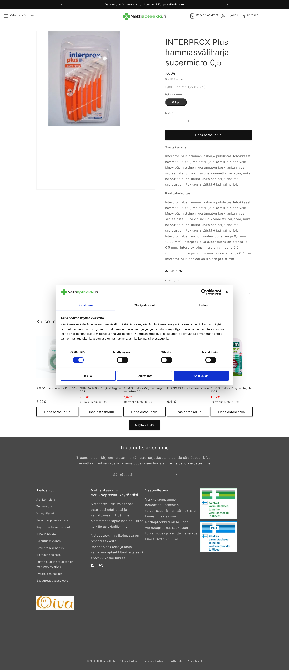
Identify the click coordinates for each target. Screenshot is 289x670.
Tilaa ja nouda (46, 534)
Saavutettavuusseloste (52, 580)
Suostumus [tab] (86, 305)
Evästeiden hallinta (49, 573)
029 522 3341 (167, 539)
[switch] (122, 360)
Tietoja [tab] (203, 305)
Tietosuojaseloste (48, 554)
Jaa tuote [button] (176, 271)
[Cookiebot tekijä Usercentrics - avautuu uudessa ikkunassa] (204, 292)
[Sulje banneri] (227, 292)
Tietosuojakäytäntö (154, 661)
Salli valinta (144, 376)
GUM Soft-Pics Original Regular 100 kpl (231, 390)
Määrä (169, 113)
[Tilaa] (175, 474)
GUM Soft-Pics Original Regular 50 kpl (101, 390)
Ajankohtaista (45, 499)
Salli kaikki (201, 376)
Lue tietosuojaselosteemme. (189, 463)
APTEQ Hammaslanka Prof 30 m (57, 388)
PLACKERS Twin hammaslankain (188, 388)
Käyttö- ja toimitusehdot (53, 527)
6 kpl (176, 102)
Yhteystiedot (45, 513)
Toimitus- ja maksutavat (53, 520)
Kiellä (88, 376)
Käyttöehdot (176, 661)
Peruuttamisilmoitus (50, 548)
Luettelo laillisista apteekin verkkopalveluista (54, 564)
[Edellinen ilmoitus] (61, 4)
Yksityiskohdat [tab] (144, 305)
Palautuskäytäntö (48, 541)
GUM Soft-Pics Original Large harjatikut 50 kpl (143, 390)
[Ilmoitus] (227, 4)
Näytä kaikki (144, 425)
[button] (8, 16)
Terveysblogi (45, 506)
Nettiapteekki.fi (106, 661)
